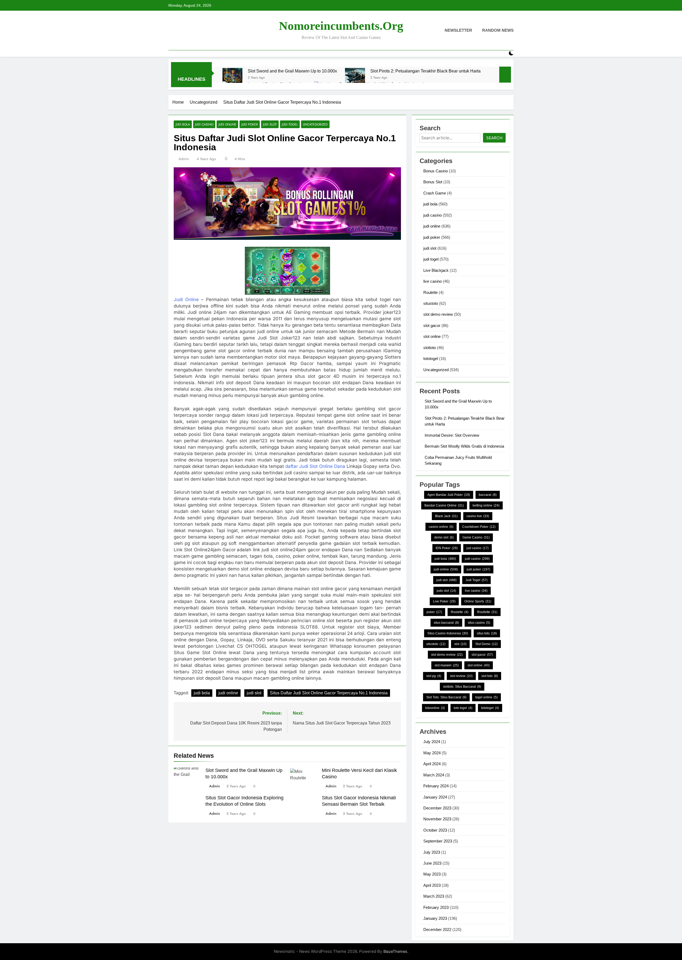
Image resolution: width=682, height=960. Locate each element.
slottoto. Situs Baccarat (462, 686)
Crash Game (434, 193)
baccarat (488, 495)
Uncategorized (315, 124)
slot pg (433, 676)
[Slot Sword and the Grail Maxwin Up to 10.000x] (232, 78)
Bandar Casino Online (444, 505)
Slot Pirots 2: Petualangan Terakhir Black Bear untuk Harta (425, 70)
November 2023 (437, 819)
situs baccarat (446, 623)
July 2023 (431, 852)
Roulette (430, 292)
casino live (477, 516)
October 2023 (435, 830)
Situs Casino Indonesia (447, 633)
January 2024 (435, 797)
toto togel (463, 708)
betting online (486, 505)
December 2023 (437, 808)
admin (183, 158)
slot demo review (438, 314)
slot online (432, 336)
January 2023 (435, 918)
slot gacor (431, 325)
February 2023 (436, 907)
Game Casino (476, 537)
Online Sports (477, 601)
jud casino (477, 548)
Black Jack (446, 516)
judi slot (270, 124)
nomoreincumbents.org (341, 26)
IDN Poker (447, 548)
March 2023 (433, 896)
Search (494, 137)
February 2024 (436, 786)
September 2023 (437, 841)
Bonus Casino (435, 171)
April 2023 (432, 885)
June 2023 (432, 863)
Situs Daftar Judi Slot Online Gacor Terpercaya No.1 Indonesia (329, 693)
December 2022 (437, 929)
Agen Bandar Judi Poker (448, 495)
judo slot (446, 591)
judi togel (290, 124)
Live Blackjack (436, 270)
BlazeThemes (395, 951)
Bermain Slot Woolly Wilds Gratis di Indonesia (464, 446)
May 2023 (432, 874)
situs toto (487, 633)
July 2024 (431, 741)
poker (434, 612)
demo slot (444, 537)
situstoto (430, 303)
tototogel (430, 358)
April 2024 (432, 763)
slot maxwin (447, 665)
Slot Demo (486, 644)
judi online (227, 124)
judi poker (249, 124)
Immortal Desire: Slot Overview (452, 435)
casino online (441, 527)
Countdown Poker (479, 527)
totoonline (435, 708)
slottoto (429, 347)
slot (460, 644)
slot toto (489, 676)
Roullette (487, 612)
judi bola (183, 124)
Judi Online (186, 299)
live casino (432, 281)
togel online (486, 697)
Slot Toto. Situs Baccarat (446, 697)
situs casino (479, 623)
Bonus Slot (432, 182)
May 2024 (432, 753)
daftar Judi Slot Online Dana (315, 466)
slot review (461, 676)
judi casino (204, 124)
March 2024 (433, 775)
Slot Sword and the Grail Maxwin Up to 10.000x (292, 70)
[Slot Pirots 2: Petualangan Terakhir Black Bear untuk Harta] (355, 78)
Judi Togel (476, 580)
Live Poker (444, 601)
